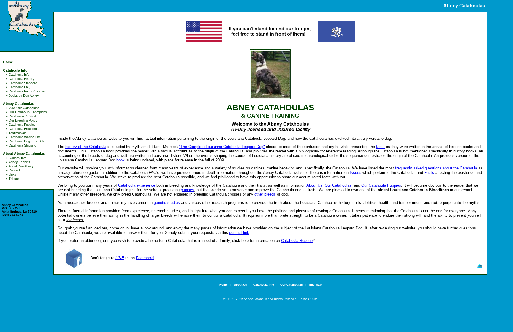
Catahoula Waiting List (24, 137)
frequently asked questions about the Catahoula (436, 168)
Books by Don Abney (24, 95)
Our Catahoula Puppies (381, 185)
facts (380, 146)
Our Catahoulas (338, 185)
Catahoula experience (136, 185)
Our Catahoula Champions (28, 112)
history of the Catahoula (85, 146)
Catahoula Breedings (24, 128)
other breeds (265, 194)
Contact (14, 170)
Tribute (14, 178)
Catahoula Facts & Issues (27, 91)
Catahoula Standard (23, 83)
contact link (239, 232)
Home (8, 62)
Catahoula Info (15, 70)
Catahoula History (21, 79)
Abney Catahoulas (18, 104)
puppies (187, 190)
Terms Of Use (308, 298)
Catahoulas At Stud (22, 116)
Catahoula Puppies (22, 124)
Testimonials (17, 133)
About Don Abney (21, 166)
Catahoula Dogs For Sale (27, 141)
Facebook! (145, 258)
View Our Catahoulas (24, 108)
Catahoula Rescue (297, 240)
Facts (429, 172)
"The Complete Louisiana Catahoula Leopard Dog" (222, 146)
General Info (17, 158)
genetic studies (167, 202)
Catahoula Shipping (22, 145)
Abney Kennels (19, 162)
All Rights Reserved (283, 298)
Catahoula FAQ (20, 87)
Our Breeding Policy (23, 120)
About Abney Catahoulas (24, 154)
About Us (314, 185)
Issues (355, 172)
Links (12, 174)
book (120, 160)
